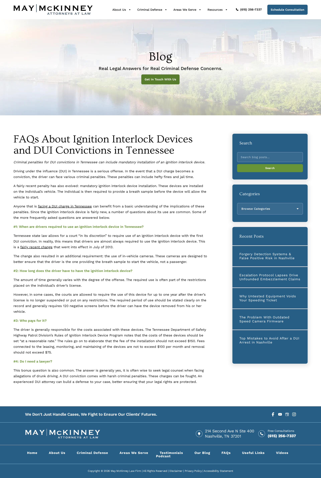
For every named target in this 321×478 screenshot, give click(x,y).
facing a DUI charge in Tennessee (65, 206)
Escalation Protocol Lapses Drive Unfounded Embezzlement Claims (269, 277)
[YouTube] (280, 414)
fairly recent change (36, 247)
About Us (119, 9)
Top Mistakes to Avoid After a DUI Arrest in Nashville (269, 340)
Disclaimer (176, 470)
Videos (282, 453)
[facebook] (273, 414)
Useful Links (253, 453)
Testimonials (171, 453)
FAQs (226, 453)
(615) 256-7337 (251, 9)
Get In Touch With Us (160, 79)
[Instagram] (294, 414)
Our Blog (202, 453)
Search (270, 168)
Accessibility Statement (218, 470)
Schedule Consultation (287, 9)
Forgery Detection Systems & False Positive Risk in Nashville (267, 256)
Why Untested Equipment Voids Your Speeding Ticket (267, 298)
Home (32, 453)
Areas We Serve (184, 9)
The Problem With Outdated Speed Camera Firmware (264, 319)
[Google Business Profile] (287, 414)
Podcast (163, 456)
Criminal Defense (149, 9)
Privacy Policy (193, 470)
